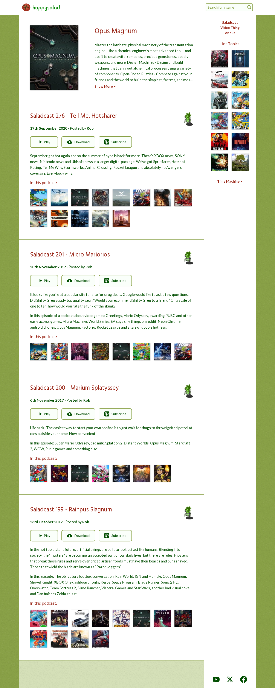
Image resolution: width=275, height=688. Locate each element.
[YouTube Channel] (216, 679)
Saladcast (230, 22)
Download (82, 142)
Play (47, 142)
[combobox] (229, 7)
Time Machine (228, 181)
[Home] (41, 7)
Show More (104, 86)
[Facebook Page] (243, 679)
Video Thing (230, 27)
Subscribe (119, 142)
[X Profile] (229, 679)
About (230, 33)
